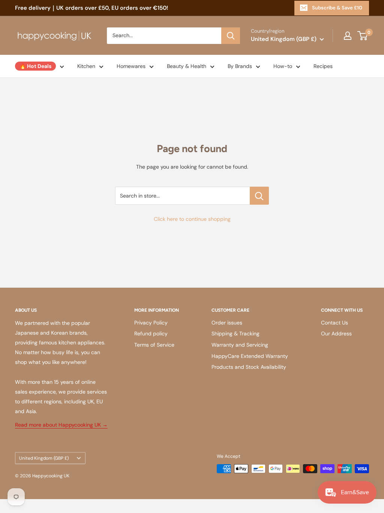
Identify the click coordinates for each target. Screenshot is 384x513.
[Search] (230, 35)
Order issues (227, 322)
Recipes (323, 66)
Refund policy (151, 333)
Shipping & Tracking (236, 333)
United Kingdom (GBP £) (44, 458)
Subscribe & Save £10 (337, 8)
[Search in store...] (259, 196)
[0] (363, 35)
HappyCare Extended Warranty (250, 356)
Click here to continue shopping (192, 219)
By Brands (240, 66)
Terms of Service (154, 344)
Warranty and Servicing (240, 344)
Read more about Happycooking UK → (61, 424)
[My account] (347, 36)
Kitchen (86, 66)
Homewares (131, 66)
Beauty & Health (186, 66)
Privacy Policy (151, 322)
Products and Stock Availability (249, 367)
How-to (282, 66)
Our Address (336, 333)
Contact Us (334, 322)
